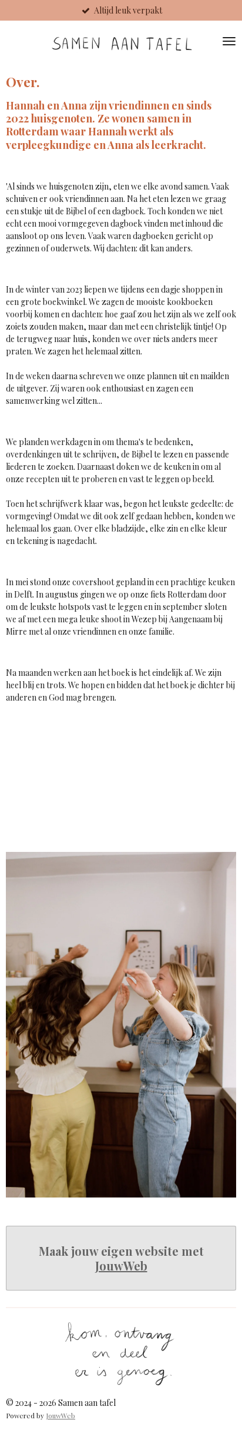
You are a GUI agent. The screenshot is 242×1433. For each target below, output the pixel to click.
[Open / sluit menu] (229, 41)
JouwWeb (121, 1265)
